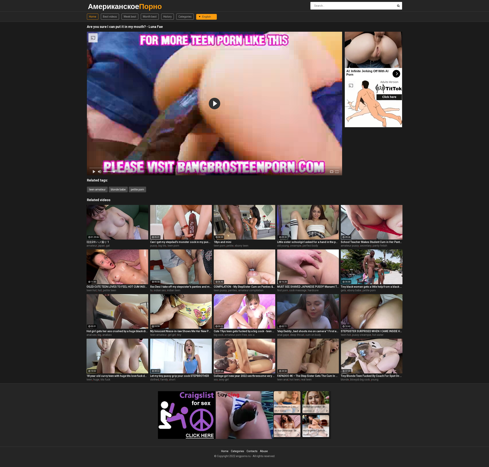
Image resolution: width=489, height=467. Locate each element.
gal (108, 245)
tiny (179, 334)
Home (92, 16)
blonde (345, 379)
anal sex (91, 334)
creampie (295, 245)
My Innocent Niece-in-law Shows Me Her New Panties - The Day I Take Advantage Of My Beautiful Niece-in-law (181, 331)
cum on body (313, 334)
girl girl (172, 334)
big (99, 334)
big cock (218, 334)
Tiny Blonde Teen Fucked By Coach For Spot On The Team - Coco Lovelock (371, 375)
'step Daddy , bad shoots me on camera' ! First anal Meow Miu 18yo (308, 331)
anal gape (283, 334)
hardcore (313, 290)
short (172, 379)
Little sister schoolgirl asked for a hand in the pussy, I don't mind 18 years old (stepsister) (308, 242)
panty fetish (380, 245)
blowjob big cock (360, 379)
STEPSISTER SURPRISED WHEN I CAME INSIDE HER (371, 331)
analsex (107, 334)
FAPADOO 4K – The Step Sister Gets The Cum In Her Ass (308, 375)
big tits (162, 245)
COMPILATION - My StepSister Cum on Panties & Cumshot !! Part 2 (244, 286)
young (374, 379)
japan (101, 245)
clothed (154, 379)
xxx (216, 379)
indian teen (173, 290)
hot (100, 290)
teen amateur (97, 189)
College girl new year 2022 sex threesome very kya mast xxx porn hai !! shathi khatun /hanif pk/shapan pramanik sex (244, 375)
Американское (98, 6)
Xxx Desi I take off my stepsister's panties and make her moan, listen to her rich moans (181, 286)
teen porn (173, 245)
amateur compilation (250, 290)
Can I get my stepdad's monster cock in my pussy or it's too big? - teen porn (181, 242)
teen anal (282, 379)
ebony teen (241, 245)
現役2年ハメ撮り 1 (98, 242)
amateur (92, 245)
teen (89, 379)
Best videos (110, 16)
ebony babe (354, 290)
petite (230, 245)
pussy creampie (361, 334)
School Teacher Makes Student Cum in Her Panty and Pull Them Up (371, 242)
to (151, 290)
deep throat (297, 334)
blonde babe (118, 189)
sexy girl (224, 379)
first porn (282, 290)
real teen (306, 379)
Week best (130, 16)
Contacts (252, 451)
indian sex (160, 290)
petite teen (109, 290)
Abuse (264, 451)
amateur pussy (350, 245)
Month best (150, 16)
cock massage (298, 290)
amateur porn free (236, 334)
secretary (366, 245)
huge (96, 379)
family (164, 379)
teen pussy (220, 290)
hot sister (378, 334)
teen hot (92, 290)
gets (343, 290)
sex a (251, 334)
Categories (185, 16)
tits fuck (105, 379)
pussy (153, 245)
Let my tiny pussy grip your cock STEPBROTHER (179, 375)
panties (232, 290)
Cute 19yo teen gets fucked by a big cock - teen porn (244, 331)
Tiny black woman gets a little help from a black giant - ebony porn (371, 286)
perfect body (310, 245)
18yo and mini (222, 242)
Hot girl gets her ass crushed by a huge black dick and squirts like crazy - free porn (117, 331)
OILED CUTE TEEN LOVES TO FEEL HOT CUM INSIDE (117, 286)
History (167, 16)
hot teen (295, 379)
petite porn (137, 189)
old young (283, 245)
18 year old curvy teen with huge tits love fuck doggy (117, 375)
